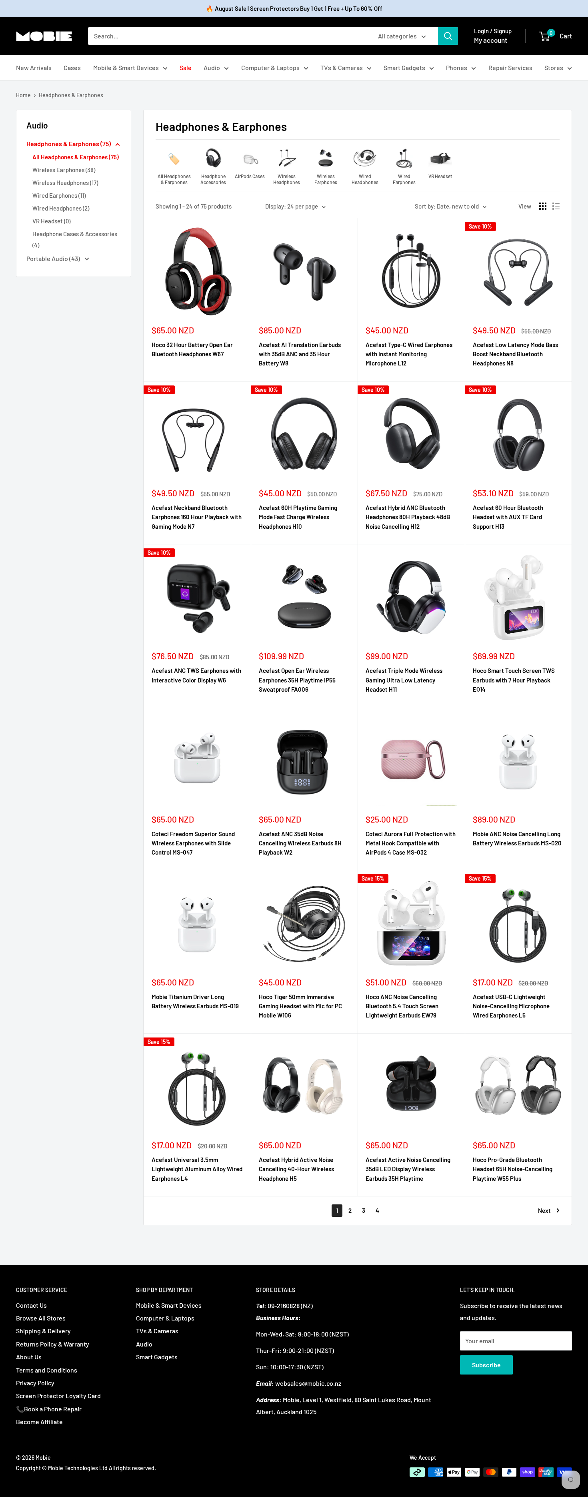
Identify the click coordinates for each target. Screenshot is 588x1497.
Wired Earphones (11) (59, 195)
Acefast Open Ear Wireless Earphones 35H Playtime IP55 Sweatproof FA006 (297, 680)
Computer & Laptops (270, 67)
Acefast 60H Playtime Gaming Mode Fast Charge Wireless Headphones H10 (298, 517)
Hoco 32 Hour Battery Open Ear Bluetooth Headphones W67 (192, 349)
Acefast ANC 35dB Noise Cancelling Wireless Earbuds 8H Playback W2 (300, 843)
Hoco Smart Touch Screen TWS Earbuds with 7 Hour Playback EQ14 (514, 680)
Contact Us (31, 1305)
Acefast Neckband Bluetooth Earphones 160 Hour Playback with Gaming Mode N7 (197, 517)
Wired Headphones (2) (60, 208)
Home (23, 95)
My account (490, 40)
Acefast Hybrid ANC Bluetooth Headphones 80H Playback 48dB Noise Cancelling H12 (408, 517)
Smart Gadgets (404, 67)
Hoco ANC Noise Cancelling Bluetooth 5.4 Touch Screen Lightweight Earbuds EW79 (402, 1006)
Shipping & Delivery (43, 1330)
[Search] (448, 36)
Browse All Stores (41, 1318)
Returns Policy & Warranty (52, 1344)
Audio (212, 67)
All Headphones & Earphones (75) (75, 157)
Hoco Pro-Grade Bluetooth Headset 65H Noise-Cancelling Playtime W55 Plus (512, 1169)
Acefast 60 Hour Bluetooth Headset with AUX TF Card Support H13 (508, 517)
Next (544, 1210)
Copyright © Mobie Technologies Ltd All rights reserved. (86, 1468)
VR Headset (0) (51, 221)
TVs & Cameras (341, 67)
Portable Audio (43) (53, 258)
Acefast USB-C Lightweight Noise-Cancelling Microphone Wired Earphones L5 (511, 1006)
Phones (456, 67)
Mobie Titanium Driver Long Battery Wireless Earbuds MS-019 (195, 1001)
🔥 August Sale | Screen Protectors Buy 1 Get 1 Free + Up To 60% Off (294, 8)
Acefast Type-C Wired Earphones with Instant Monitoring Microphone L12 (409, 354)
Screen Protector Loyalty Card (58, 1395)
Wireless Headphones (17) (65, 182)
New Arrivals (34, 67)
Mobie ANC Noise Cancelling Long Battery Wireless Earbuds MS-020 (517, 838)
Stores (553, 67)
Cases (72, 67)
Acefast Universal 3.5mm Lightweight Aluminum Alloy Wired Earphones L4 (197, 1169)
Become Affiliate (39, 1421)
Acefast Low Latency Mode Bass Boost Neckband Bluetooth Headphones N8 (515, 354)
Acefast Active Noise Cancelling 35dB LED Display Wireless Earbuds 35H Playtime (408, 1169)
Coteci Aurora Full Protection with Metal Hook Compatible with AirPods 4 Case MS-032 (411, 843)
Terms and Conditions (46, 1370)
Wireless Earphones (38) (63, 169)
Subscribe (486, 1365)
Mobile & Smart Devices (126, 67)
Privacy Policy (35, 1383)
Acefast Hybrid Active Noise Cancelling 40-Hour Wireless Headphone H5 (296, 1169)
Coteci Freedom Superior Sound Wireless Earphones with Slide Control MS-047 (193, 843)
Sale (186, 67)
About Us (29, 1357)
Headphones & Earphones (71, 95)
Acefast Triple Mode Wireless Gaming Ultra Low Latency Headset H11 (404, 680)
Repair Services (510, 67)
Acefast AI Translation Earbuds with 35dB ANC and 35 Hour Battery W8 (300, 354)
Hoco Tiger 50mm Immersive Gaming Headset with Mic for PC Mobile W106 (300, 1006)
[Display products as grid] (542, 206)
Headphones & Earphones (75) (69, 143)
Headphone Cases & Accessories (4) (74, 239)
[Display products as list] (556, 206)
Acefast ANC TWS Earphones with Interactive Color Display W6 (196, 675)
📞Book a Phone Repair (49, 1409)
